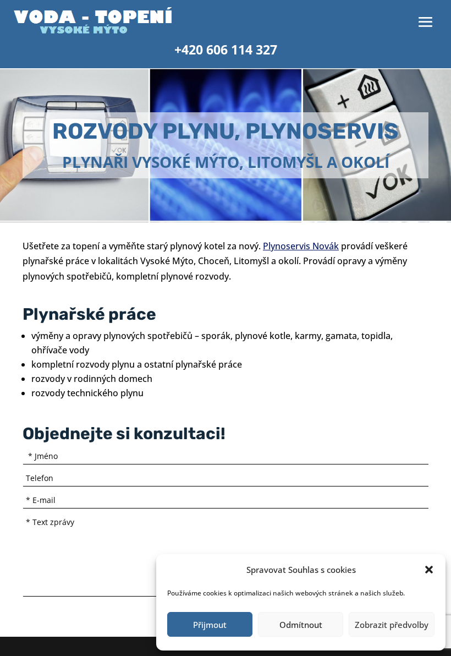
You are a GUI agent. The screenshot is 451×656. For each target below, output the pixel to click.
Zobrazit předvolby (391, 624)
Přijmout (210, 624)
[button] (429, 569)
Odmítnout (300, 624)
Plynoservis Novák (301, 246)
